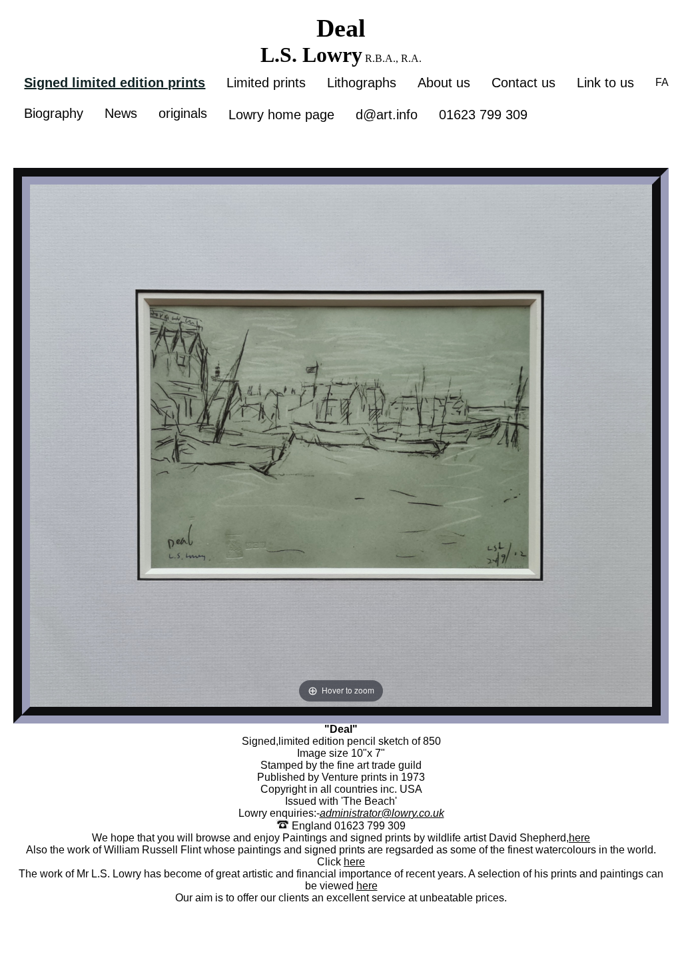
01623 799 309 (483, 114)
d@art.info (387, 114)
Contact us (523, 82)
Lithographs (361, 82)
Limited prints (266, 82)
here (579, 837)
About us (444, 82)
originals (183, 113)
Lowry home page (281, 114)
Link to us (605, 82)
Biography (53, 113)
